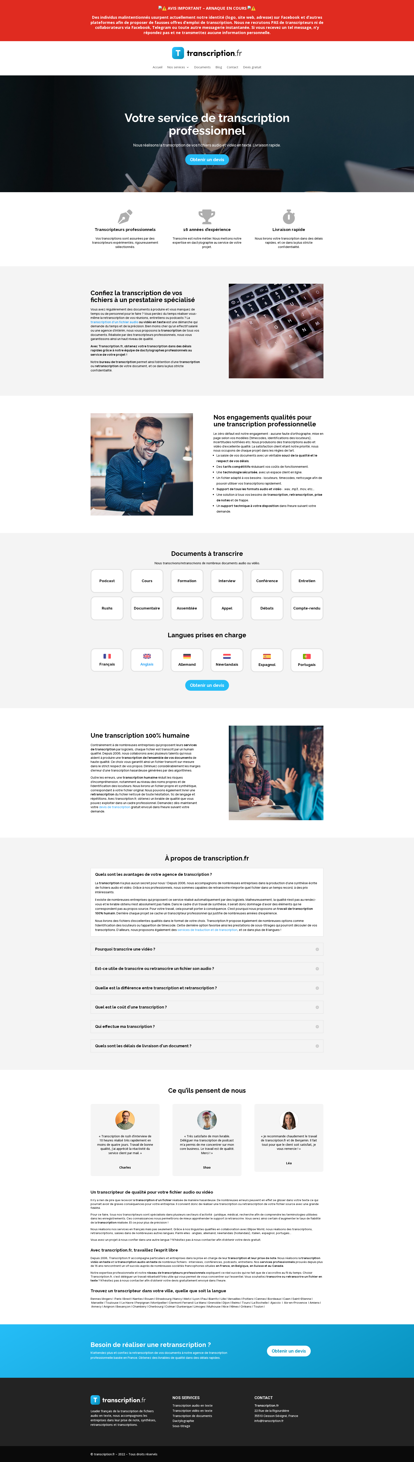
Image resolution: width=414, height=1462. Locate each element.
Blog (218, 67)
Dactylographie (183, 1421)
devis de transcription (114, 807)
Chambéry (139, 1306)
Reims (236, 1303)
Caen (286, 1299)
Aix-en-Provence (295, 1303)
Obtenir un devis (207, 159)
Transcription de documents (192, 1416)
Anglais (147, 664)
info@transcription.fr (269, 1421)
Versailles (234, 1299)
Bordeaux (274, 1299)
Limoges (199, 1306)
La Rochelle (260, 1303)
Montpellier (159, 1303)
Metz (187, 1299)
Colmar (170, 1306)
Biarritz (214, 1299)
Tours (246, 1303)
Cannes (260, 1299)
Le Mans (200, 1303)
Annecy (96, 1306)
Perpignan (142, 1303)
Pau (204, 1299)
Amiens (315, 1303)
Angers (107, 1299)
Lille (223, 1299)
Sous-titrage (181, 1426)
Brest (127, 1299)
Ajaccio (275, 1303)
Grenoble (214, 1303)
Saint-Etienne (301, 1299)
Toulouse (111, 1303)
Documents (202, 67)
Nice (226, 1306)
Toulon (258, 1306)
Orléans (246, 1306)
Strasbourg (163, 1299)
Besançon (123, 1306)
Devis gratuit (252, 67)
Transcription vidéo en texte (192, 1411)
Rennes (96, 1299)
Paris (117, 1299)
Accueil (157, 67)
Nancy (177, 1299)
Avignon (109, 1306)
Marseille (97, 1303)
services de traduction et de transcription (207, 930)
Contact (232, 67)
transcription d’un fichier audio (114, 322)
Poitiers (248, 1299)
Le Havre (127, 1303)
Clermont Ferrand (181, 1303)
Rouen (149, 1299)
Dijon (226, 1303)
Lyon (196, 1299)
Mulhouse (214, 1306)
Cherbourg (155, 1306)
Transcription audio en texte (192, 1405)
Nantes (138, 1299)
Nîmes (235, 1306)
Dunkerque (184, 1306)
